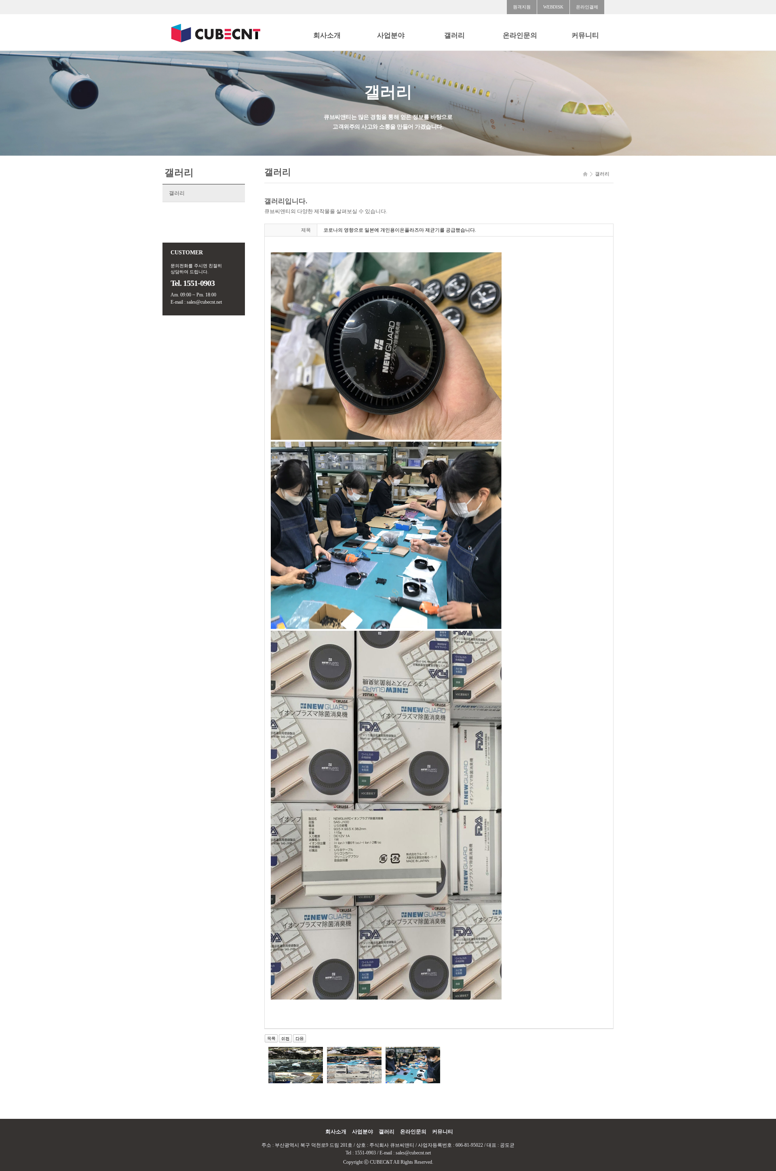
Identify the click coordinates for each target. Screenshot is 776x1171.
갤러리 (454, 35)
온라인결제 (587, 6)
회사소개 (327, 35)
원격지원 (522, 6)
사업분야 (391, 35)
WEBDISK (553, 6)
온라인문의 (520, 35)
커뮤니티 (585, 35)
